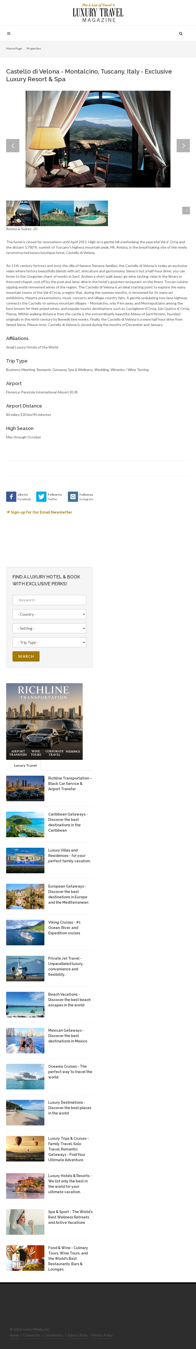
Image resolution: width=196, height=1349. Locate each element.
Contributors (54, 1335)
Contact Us (31, 1335)
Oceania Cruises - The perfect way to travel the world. (70, 1071)
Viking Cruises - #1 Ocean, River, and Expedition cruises (64, 927)
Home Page (14, 48)
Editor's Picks (78, 1335)
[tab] (25, 765)
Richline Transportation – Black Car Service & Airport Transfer (70, 783)
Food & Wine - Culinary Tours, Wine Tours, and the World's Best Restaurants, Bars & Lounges (68, 1258)
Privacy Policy (102, 1335)
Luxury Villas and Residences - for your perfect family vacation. (69, 855)
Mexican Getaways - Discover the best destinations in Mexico (67, 1035)
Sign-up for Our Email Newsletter (41, 512)
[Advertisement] (141, 523)
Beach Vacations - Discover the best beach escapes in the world (69, 999)
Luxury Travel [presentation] (25, 765)
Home (14, 1335)
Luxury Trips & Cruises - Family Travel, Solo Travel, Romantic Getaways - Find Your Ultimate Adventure (68, 1149)
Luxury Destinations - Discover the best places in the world (69, 1107)
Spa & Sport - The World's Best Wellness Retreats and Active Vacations (70, 1217)
